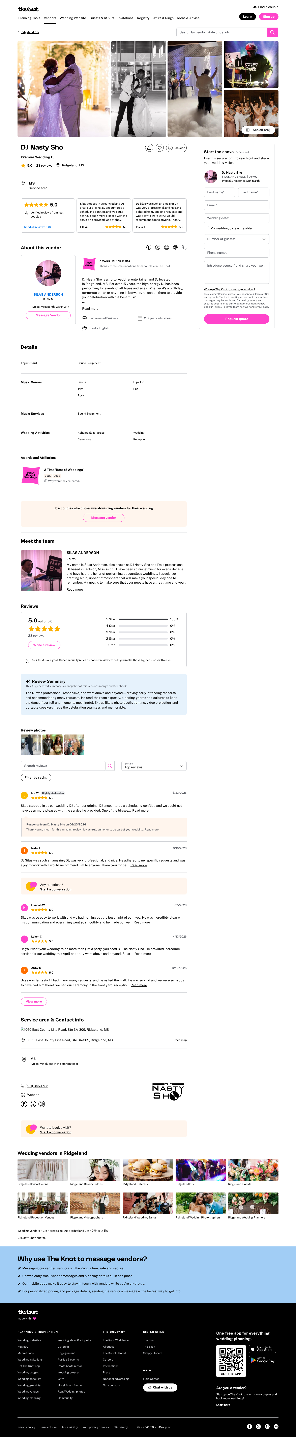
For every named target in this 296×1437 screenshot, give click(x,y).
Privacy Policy (221, 306)
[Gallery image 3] (195, 89)
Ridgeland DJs (30, 32)
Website (33, 1095)
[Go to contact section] (184, 249)
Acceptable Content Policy (248, 303)
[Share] (149, 148)
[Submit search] (272, 32)
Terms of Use (262, 294)
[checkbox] (206, 228)
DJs (44, 1230)
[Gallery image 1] (64, 89)
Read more (90, 309)
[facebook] (148, 247)
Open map (180, 1040)
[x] (157, 247)
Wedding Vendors (29, 1230)
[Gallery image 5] (251, 113)
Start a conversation (55, 889)
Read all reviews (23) (37, 227)
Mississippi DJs (59, 1230)
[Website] (175, 247)
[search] (110, 766)
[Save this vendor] (160, 148)
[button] (62, 481)
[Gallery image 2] (138, 89)
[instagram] (166, 247)
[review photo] (31, 744)
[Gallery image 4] (251, 64)
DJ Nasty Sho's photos (32, 1237)
